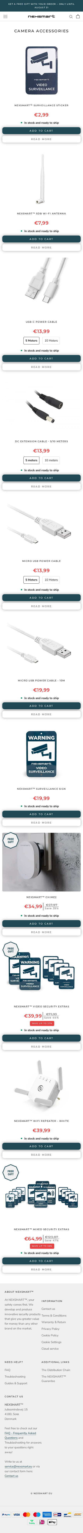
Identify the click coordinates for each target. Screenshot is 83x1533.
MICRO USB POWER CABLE (41, 561)
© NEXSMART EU (41, 1493)
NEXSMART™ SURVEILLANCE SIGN (41, 788)
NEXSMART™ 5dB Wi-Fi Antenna (41, 213)
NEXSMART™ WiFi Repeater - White (41, 1120)
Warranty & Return (54, 1322)
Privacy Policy (50, 1329)
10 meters (51, 460)
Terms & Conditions (54, 1315)
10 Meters (51, 341)
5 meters (31, 460)
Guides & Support (16, 1383)
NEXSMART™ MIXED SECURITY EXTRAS (41, 1229)
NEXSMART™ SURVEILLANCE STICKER (41, 105)
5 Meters (31, 341)
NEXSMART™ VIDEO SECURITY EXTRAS (41, 1006)
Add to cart (41, 1038)
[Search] (71, 16)
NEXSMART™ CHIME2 (41, 897)
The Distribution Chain (56, 1370)
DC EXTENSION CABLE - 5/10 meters (41, 441)
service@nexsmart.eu (18, 1466)
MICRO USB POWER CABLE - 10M (41, 680)
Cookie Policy (50, 1335)
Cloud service (50, 1349)
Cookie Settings (51, 1342)
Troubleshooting (15, 1376)
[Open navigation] (5, 16)
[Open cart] (78, 16)
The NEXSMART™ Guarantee (54, 1379)
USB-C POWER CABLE (41, 321)
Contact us (48, 1309)
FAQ (7, 1370)
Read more (41, 139)
